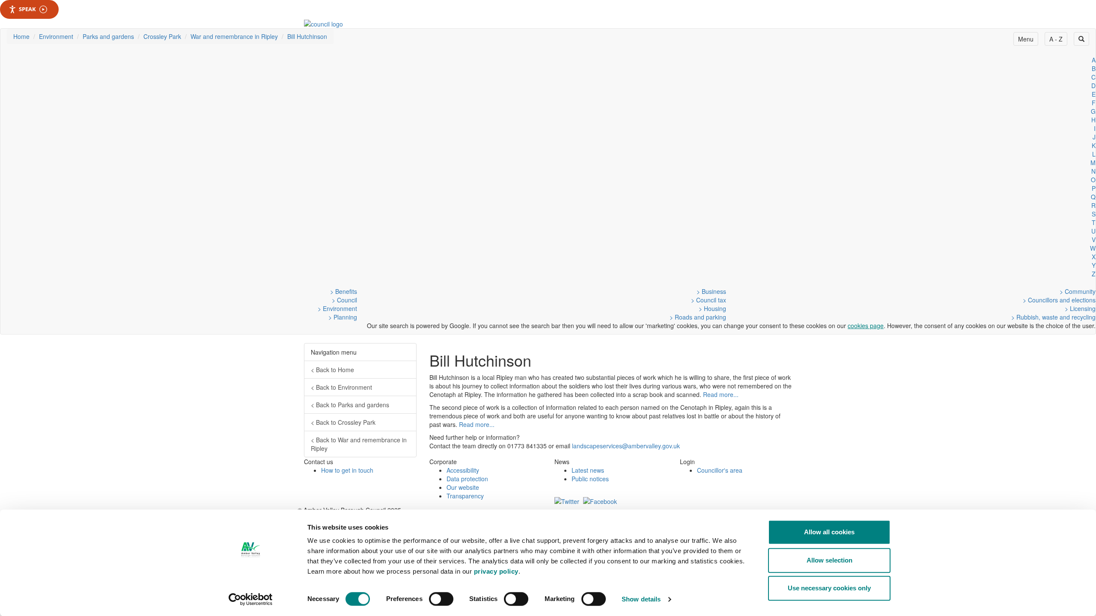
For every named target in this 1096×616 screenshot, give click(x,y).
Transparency (465, 496)
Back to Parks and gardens (350, 404)
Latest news (588, 470)
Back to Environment (341, 387)
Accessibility (463, 470)
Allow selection (829, 560)
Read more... (721, 394)
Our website (463, 487)
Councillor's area (719, 470)
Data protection (467, 478)
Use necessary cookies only (829, 588)
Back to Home (332, 369)
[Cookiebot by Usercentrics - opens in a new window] (250, 599)
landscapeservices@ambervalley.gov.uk (626, 445)
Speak (27, 9)
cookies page (866, 325)
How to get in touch (347, 470)
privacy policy (496, 571)
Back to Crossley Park (343, 422)
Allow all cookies (829, 532)
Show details (641, 599)
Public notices (590, 478)
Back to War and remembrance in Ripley (359, 444)
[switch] (441, 599)
